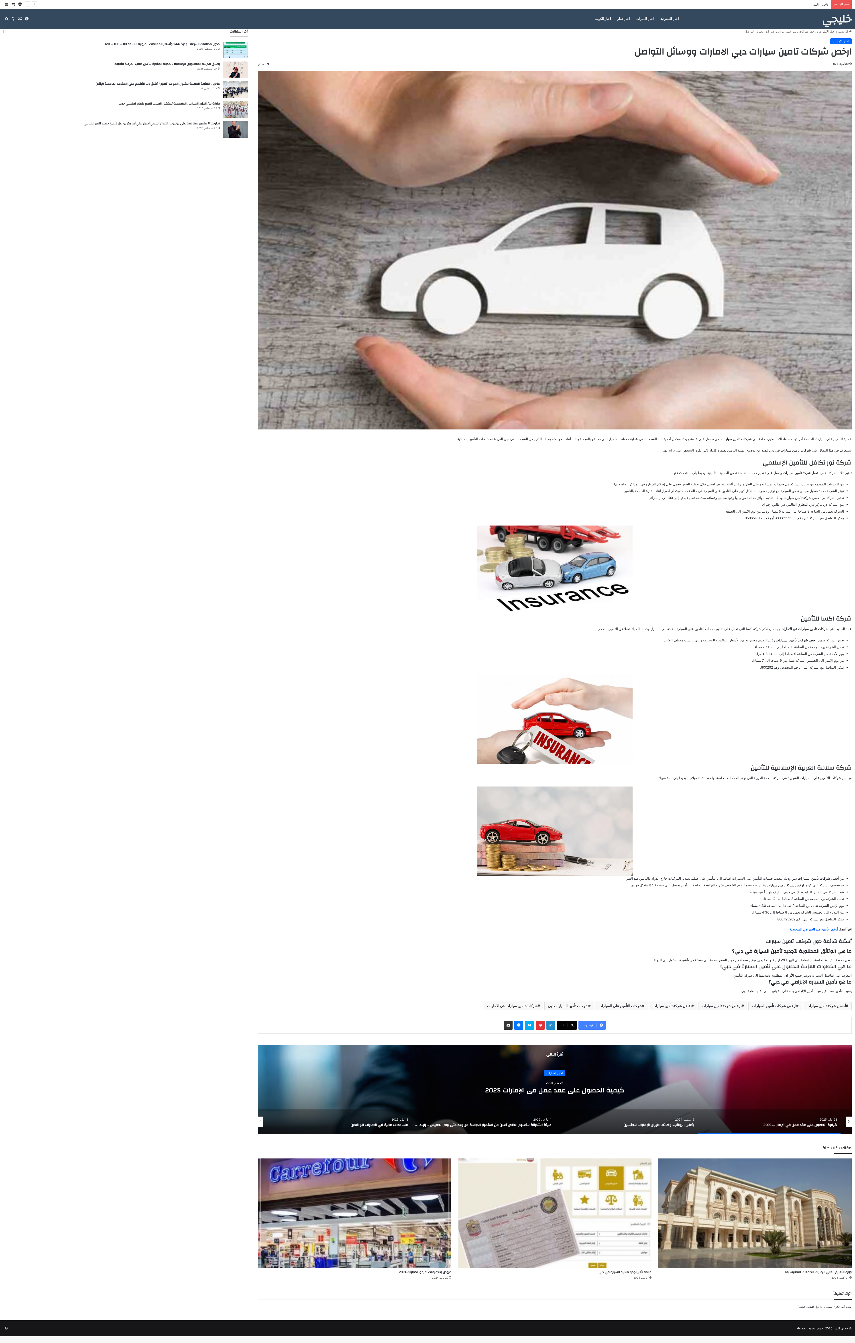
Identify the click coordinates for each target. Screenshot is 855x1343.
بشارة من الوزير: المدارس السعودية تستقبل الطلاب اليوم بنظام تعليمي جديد (169, 104)
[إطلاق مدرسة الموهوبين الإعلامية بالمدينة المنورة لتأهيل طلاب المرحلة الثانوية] (235, 70)
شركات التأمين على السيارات (620, 1006)
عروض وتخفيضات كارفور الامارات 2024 (425, 1272)
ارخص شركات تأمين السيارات (774, 1006)
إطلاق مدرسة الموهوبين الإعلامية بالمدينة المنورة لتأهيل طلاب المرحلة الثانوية (167, 64)
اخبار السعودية (669, 19)
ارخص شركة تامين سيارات (721, 1006)
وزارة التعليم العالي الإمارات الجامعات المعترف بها (818, 1272)
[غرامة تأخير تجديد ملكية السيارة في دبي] (554, 1213)
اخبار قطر (623, 19)
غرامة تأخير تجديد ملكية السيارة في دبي (625, 1272)
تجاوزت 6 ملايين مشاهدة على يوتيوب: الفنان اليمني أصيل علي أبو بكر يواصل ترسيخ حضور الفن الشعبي (152, 123)
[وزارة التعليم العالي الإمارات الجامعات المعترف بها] (755, 1213)
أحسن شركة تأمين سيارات (826, 1006)
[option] (555, 1089)
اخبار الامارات (645, 19)
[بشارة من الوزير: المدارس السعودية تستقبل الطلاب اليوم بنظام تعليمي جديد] (235, 109)
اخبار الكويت (603, 19)
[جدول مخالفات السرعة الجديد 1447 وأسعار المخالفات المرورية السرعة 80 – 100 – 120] (235, 50)
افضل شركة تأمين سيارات (672, 1006)
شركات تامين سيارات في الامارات (512, 1006)
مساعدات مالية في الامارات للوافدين (555, 1090)
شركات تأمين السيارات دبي (568, 1006)
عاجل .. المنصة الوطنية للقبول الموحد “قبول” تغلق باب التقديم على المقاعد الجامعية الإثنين (158, 84)
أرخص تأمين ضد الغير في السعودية (814, 929)
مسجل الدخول (824, 1306)
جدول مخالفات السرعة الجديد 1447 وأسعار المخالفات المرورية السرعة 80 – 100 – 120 (162, 44)
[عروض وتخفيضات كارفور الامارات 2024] (354, 1213)
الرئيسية (843, 31)
